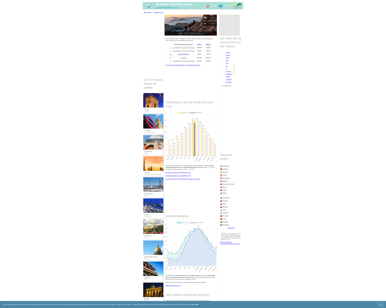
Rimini (208, 44)
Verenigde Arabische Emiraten (153, 174)
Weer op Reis (148, 12)
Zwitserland (226, 178)
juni (227, 66)
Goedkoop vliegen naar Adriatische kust (178, 176)
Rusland (146, 237)
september (229, 74)
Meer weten (195, 304)
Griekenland (226, 198)
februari (228, 55)
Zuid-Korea (147, 216)
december (229, 82)
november (229, 79)
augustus (228, 71)
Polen (224, 204)
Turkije (146, 153)
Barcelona (148, 193)
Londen (147, 130)
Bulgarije (225, 222)
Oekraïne (225, 172)
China (145, 280)
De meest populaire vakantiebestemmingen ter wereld (183, 179)
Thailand (225, 201)
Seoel (146, 214)
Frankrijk (146, 111)
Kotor (199, 44)
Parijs (146, 109)
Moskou (147, 235)
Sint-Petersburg (151, 257)
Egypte (225, 193)
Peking (147, 278)
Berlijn (147, 299)
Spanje (146, 195)
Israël (224, 210)
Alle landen (231, 228)
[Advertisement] (191, 81)
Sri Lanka (225, 216)
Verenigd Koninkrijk (149, 132)
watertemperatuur (183, 54)
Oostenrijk (226, 166)
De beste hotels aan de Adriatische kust (178, 172)
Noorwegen (226, 225)
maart (227, 58)
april (227, 60)
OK (380, 304)
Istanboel (148, 151)
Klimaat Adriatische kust (173, 285)
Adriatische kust (158, 12)
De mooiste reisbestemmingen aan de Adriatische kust (183, 65)
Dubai (146, 172)
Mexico (225, 187)
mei (227, 63)
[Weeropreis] (193, 9)
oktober (228, 77)
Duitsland (225, 169)
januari (228, 52)
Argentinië (226, 213)
